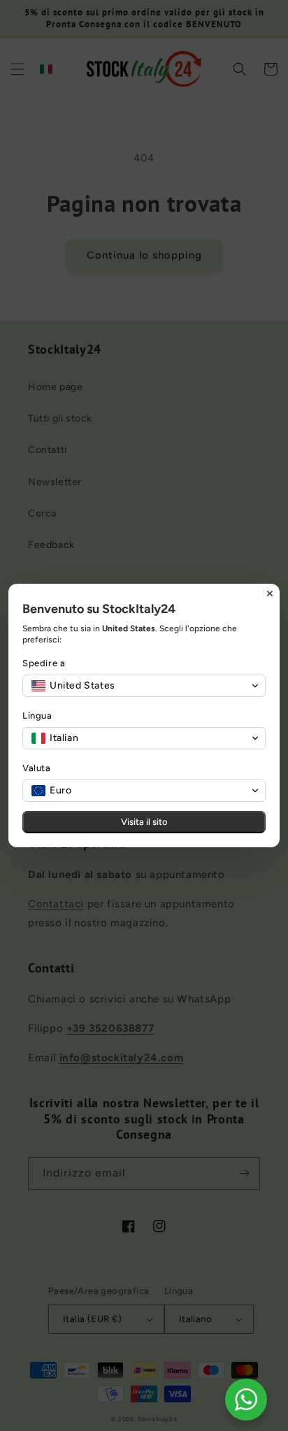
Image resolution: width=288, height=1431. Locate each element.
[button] (144, 686)
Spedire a (43, 663)
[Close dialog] (270, 594)
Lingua (37, 715)
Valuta (36, 768)
